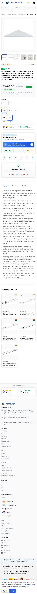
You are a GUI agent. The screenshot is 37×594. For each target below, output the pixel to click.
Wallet (3, 490)
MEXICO (17, 571)
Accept (12, 591)
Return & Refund (6, 523)
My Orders (4, 483)
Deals (3, 453)
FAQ (2, 443)
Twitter (6, 543)
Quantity (3, 99)
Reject (5, 591)
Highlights (6, 186)
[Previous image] (3, 34)
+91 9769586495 (6, 470)
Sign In (28, 3)
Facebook (6, 540)
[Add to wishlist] (33, 20)
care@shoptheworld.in (8, 475)
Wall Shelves (21, 14)
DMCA (3, 526)
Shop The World (16, 2)
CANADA (12, 571)
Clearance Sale (5, 456)
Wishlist (3, 488)
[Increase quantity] (10, 103)
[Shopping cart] (34, 3)
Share (32, 64)
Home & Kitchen (11, 14)
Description (15, 186)
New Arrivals (5, 459)
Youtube (6, 548)
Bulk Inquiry (4, 436)
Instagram (7, 545)
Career (3, 433)
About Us (4, 431)
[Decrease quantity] (3, 103)
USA (8, 571)
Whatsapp (7, 550)
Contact (3, 438)
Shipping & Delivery (7, 528)
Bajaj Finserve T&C (6, 533)
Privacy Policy (31, 584)
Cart (2, 485)
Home (3, 14)
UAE (21, 571)
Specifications (26, 186)
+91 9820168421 (6, 468)
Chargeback (5, 441)
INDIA (4, 571)
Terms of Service (6, 446)
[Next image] (33, 34)
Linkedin (6, 553)
